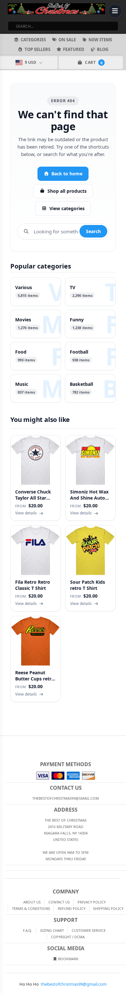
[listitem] (35, 292)
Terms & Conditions (31, 908)
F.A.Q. (27, 930)
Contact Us (59, 902)
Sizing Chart (52, 930)
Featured (73, 49)
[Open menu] (115, 11)
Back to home (66, 174)
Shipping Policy (108, 908)
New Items (100, 40)
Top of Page (121, 741)
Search (93, 231)
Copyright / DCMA (68, 936)
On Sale (67, 40)
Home (4, 741)
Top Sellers (37, 49)
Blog (102, 49)
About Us (32, 902)
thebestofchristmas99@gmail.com (74, 984)
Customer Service (89, 930)
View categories (67, 208)
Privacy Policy (92, 902)
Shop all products (67, 191)
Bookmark (68, 958)
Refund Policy (71, 908)
